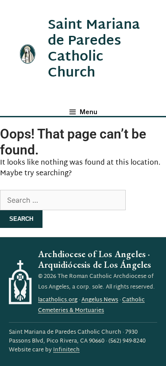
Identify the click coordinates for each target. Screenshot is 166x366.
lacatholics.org (57, 300)
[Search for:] (63, 201)
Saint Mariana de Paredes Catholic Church (94, 49)
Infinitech (66, 350)
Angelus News (99, 300)
